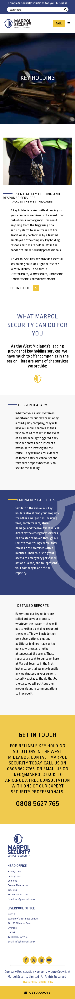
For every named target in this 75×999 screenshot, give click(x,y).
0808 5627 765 (37, 803)
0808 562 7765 (21, 768)
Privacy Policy (29, 981)
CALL (59, 23)
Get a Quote (40, 992)
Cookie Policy (46, 981)
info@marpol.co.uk (34, 774)
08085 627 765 (20, 894)
